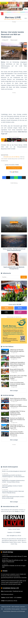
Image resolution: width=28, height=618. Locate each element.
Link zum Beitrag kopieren (14, 167)
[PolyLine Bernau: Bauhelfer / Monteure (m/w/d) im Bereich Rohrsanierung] (5, 433)
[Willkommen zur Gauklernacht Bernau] (14, 26)
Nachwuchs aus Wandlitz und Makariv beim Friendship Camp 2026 (17, 419)
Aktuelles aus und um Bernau (11, 156)
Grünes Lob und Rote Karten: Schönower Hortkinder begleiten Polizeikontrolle (17, 384)
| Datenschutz (23, 609)
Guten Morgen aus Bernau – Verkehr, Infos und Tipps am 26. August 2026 (17, 426)
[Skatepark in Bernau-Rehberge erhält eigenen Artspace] (5, 358)
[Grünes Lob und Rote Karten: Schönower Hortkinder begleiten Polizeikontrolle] (5, 384)
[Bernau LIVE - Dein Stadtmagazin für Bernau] (13, 18)
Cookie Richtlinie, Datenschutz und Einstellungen (14, 611)
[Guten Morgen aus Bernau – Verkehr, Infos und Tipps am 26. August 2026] (5, 427)
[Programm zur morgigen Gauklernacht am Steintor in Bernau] (5, 406)
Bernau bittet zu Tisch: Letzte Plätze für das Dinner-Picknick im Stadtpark (18, 377)
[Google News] (14, 172)
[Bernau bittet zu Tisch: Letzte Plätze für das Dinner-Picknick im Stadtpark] (5, 377)
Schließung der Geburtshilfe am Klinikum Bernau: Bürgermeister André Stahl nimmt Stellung (17, 364)
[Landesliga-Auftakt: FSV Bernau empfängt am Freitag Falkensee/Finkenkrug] (5, 413)
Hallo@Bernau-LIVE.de (15, 535)
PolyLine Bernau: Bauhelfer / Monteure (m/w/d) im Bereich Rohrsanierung (17, 433)
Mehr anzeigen (14, 390)
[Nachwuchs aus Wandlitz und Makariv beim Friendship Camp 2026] (5, 420)
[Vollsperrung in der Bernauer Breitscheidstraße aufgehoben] (5, 351)
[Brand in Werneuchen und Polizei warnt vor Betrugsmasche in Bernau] (5, 400)
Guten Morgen (14, 222)
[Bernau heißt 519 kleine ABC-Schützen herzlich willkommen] (5, 371)
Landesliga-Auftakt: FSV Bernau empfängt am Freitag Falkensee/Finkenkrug (17, 413)
